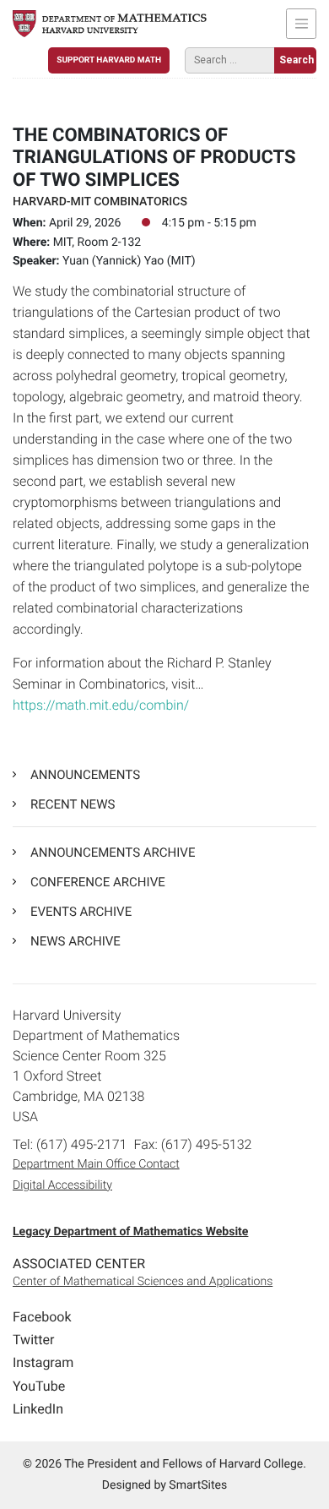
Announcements (85, 774)
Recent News (72, 804)
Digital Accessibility (62, 1185)
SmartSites (198, 1485)
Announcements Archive (112, 852)
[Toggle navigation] (301, 23)
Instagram (43, 1362)
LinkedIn (38, 1409)
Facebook (42, 1317)
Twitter (33, 1340)
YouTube (39, 1386)
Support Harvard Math (109, 60)
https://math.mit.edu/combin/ (101, 705)
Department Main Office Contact (96, 1164)
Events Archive (81, 911)
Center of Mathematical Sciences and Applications (142, 1281)
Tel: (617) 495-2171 (70, 1144)
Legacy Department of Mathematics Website (130, 1232)
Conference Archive (97, 882)
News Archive (75, 941)
